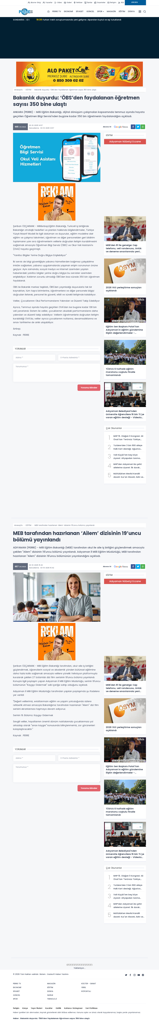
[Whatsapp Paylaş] (142, 126)
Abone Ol (107, 127)
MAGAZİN (111, 11)
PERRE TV (56, 11)
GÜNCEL (90, 11)
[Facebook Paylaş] (133, 126)
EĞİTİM (122, 11)
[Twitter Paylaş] (138, 126)
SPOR (99, 11)
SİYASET (80, 11)
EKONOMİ (68, 11)
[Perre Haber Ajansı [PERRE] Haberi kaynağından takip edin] (25, 11)
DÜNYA (131, 11)
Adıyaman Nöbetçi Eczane (125, 141)
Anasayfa (18, 89)
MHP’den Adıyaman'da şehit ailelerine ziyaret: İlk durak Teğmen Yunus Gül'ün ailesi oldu (83, 19)
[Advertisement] (79, 41)
